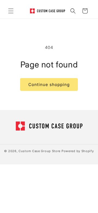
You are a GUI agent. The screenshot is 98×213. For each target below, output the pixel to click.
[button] (11, 11)
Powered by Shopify (78, 151)
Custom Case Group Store (39, 151)
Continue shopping (49, 84)
